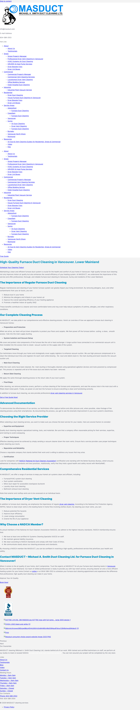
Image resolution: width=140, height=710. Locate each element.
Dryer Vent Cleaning (19, 126)
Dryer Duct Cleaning (15, 95)
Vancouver (12, 118)
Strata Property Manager (17, 56)
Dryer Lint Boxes (14, 69)
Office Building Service (16, 82)
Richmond (11, 137)
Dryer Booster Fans (15, 67)
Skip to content (6, 1)
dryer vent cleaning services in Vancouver (66, 393)
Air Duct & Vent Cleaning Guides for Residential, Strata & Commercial (34, 142)
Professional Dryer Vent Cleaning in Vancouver (25, 59)
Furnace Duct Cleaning (20, 111)
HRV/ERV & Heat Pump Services (20, 64)
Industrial (7, 87)
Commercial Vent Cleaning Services (21, 77)
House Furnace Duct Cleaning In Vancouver (24, 98)
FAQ (9, 147)
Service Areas (9, 105)
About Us (11, 48)
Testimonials (12, 51)
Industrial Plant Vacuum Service (20, 90)
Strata (6, 54)
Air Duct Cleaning (18, 124)
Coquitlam (11, 113)
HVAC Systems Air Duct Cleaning (20, 61)
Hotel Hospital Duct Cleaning (19, 85)
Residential (8, 93)
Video (10, 144)
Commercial (8, 72)
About (6, 46)
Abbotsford (12, 108)
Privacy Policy (9, 707)
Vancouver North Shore (17, 134)
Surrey (10, 121)
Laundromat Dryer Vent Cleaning (20, 80)
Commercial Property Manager (19, 74)
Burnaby (11, 131)
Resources (8, 139)
